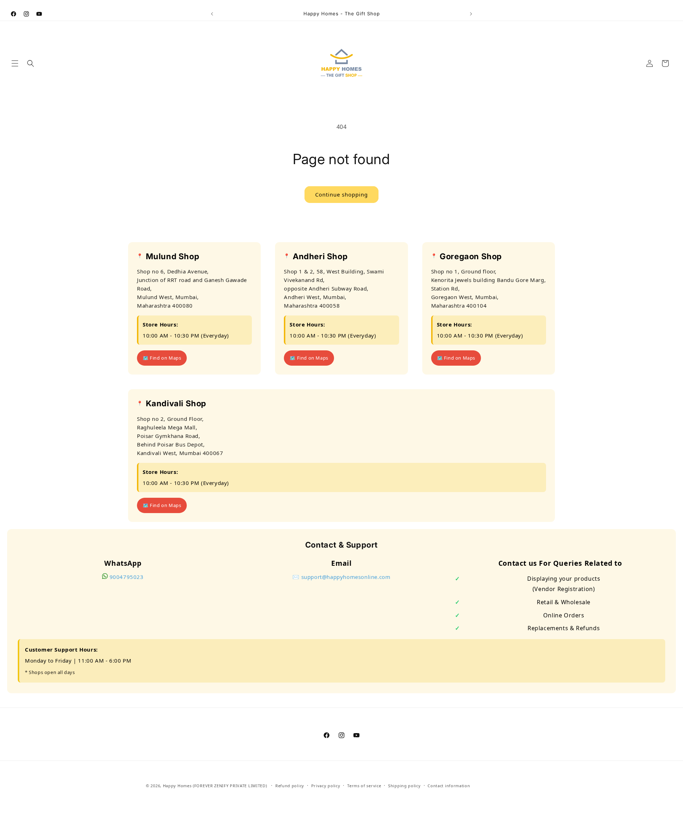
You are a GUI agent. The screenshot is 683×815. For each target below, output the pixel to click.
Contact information (449, 785)
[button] (15, 63)
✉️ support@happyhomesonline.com (341, 576)
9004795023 (127, 576)
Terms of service (364, 785)
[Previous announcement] (212, 14)
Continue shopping (341, 194)
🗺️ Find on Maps (162, 358)
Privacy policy (325, 785)
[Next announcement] (471, 14)
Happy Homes (177, 785)
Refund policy (289, 785)
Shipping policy (404, 785)
